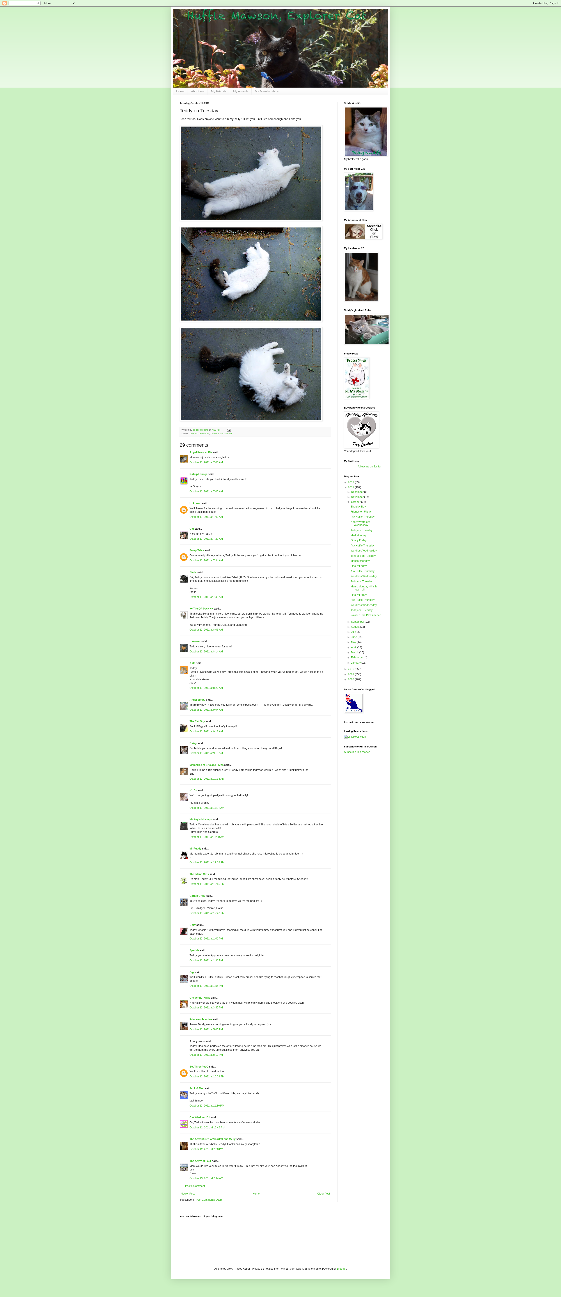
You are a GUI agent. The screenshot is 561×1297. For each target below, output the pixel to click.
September (358, 621)
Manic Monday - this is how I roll (364, 588)
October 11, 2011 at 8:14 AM (206, 651)
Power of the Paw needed (366, 615)
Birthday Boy (358, 506)
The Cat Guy (197, 721)
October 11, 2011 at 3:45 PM (206, 1007)
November (357, 497)
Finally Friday (359, 540)
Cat (192, 528)
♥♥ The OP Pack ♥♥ (201, 608)
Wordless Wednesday (364, 550)
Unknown (195, 503)
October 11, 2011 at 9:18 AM (206, 753)
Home (180, 91)
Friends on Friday (361, 511)
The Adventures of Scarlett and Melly (213, 1139)
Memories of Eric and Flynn (207, 765)
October (356, 502)
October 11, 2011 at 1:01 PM (206, 938)
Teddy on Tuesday (362, 530)
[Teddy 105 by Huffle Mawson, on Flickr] (251, 220)
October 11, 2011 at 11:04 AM (207, 807)
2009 (351, 674)
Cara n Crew (197, 895)
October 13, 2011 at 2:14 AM (206, 1178)
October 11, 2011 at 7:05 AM (206, 462)
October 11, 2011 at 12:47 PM (207, 913)
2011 (351, 487)
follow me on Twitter (369, 466)
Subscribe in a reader (357, 752)
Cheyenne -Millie (200, 997)
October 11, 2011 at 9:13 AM (206, 731)
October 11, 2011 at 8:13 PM (206, 1054)
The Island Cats (199, 874)
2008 (351, 679)
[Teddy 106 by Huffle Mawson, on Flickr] (251, 420)
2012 (351, 482)
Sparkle (194, 950)
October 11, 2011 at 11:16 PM (207, 1105)
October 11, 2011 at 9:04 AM (206, 709)
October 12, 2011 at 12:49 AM (207, 1127)
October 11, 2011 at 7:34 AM (206, 560)
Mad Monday (358, 535)
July (354, 631)
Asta (192, 663)
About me (197, 91)
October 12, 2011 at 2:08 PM (206, 1149)
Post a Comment (195, 1186)
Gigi (192, 972)
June (354, 637)
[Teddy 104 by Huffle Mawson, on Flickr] (251, 320)
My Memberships (267, 91)
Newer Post (188, 1193)
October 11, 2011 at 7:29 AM (206, 538)
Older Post (323, 1193)
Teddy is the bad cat (221, 433)
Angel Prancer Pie (201, 452)
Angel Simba (197, 699)
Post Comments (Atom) (209, 1199)
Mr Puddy (195, 848)
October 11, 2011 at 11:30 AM (207, 837)
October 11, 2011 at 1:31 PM (206, 960)
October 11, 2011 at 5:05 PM (206, 1029)
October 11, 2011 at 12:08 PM (207, 862)
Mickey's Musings (201, 819)
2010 (351, 669)
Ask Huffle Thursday (363, 516)
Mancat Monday (360, 560)
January (356, 662)
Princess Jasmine (201, 1019)
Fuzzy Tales (197, 550)
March (355, 652)
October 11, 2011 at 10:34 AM (207, 778)
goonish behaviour (199, 433)
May (354, 642)
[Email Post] (228, 429)
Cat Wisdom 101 (200, 1117)
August (355, 626)
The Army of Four (200, 1161)
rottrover (195, 641)
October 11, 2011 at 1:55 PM (206, 985)
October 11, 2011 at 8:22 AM (206, 687)
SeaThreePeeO (199, 1066)
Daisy (193, 743)
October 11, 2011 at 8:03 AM (206, 629)
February (356, 657)
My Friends (219, 91)
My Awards (240, 91)
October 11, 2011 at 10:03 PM (207, 1076)
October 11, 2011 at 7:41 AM (206, 597)
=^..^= (193, 790)
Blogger (341, 1268)
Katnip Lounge (199, 474)
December (357, 491)
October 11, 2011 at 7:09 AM (206, 516)
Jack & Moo (197, 1088)
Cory (193, 925)
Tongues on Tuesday (363, 555)
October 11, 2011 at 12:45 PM (207, 884)
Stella (193, 572)
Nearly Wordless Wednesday (360, 523)
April (354, 647)
